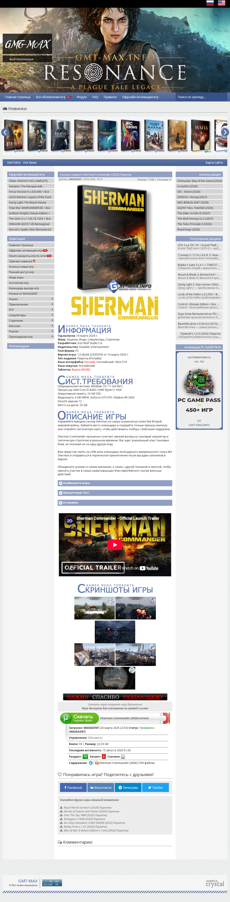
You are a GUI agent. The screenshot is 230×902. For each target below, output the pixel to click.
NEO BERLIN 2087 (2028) (193, 202)
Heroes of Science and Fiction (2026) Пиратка (91, 811)
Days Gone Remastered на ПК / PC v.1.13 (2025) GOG (200, 315)
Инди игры (16, 277)
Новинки (17, 108)
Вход (12, 59)
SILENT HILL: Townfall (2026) (195, 208)
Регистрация (24, 59)
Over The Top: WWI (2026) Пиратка (85, 815)
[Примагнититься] (165, 723)
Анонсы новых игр (21, 267)
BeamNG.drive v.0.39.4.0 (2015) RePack (200, 325)
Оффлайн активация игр (26, 250)
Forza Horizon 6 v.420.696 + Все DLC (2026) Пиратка (29, 192)
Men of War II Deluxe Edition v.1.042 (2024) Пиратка (96, 830)
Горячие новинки (21, 261)
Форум (82, 97)
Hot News (30, 163)
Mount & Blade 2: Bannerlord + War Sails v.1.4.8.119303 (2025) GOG (200, 276)
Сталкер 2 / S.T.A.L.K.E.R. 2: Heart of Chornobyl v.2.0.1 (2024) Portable (200, 256)
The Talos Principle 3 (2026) (194, 224)
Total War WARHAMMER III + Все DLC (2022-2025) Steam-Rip (29, 208)
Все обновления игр (51, 97)
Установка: (70, 502)
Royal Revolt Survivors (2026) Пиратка (87, 807)
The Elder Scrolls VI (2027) (193, 213)
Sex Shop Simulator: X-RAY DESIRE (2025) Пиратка (94, 823)
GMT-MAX (14, 163)
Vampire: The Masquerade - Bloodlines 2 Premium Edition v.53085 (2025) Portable (27, 186)
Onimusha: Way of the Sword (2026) (199, 181)
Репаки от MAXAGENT (23, 294)
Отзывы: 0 (164, 179)
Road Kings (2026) (188, 229)
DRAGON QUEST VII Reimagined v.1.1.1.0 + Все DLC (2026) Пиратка (31, 224)
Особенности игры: (76, 483)
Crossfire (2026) (187, 186)
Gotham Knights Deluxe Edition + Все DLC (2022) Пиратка (29, 213)
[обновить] (95, 738)
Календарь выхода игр (24, 288)
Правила (110, 97)
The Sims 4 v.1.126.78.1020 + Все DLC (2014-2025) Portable (30, 219)
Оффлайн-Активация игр (140, 97)
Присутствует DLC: (76, 493)
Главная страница (17, 97)
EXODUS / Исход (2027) (192, 197)
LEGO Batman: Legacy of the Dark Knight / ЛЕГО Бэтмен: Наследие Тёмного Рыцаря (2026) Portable (30, 197)
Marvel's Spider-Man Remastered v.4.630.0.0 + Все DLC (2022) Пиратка (30, 229)
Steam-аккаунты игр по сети (28, 256)
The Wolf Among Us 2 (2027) (195, 219)
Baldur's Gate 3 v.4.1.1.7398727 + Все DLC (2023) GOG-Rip (200, 266)
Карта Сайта (214, 163)
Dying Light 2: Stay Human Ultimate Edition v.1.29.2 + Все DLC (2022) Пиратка (200, 286)
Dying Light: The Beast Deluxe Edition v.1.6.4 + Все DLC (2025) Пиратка (29, 202)
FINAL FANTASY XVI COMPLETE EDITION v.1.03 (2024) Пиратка (29, 181)
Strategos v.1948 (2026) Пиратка (84, 819)
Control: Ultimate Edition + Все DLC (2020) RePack (200, 305)
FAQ (95, 97)
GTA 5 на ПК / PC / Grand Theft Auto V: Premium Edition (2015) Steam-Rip (200, 246)
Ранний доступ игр (21, 272)
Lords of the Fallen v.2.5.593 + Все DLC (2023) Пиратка (200, 295)
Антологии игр (19, 283)
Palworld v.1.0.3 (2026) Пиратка (200, 335)
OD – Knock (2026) (188, 192)
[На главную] (27, 53)
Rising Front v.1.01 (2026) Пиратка (85, 827)
